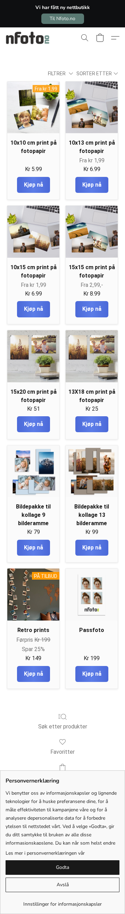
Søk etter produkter (62, 726)
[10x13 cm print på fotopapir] (92, 108)
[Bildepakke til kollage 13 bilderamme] (92, 471)
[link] (62, 901)
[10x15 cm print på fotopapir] (33, 232)
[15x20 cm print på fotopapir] (33, 356)
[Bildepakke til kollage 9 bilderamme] (33, 471)
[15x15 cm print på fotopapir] (92, 232)
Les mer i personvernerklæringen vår (45, 853)
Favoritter (62, 752)
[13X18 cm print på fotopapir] (92, 356)
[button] (62, 19)
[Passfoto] (92, 595)
